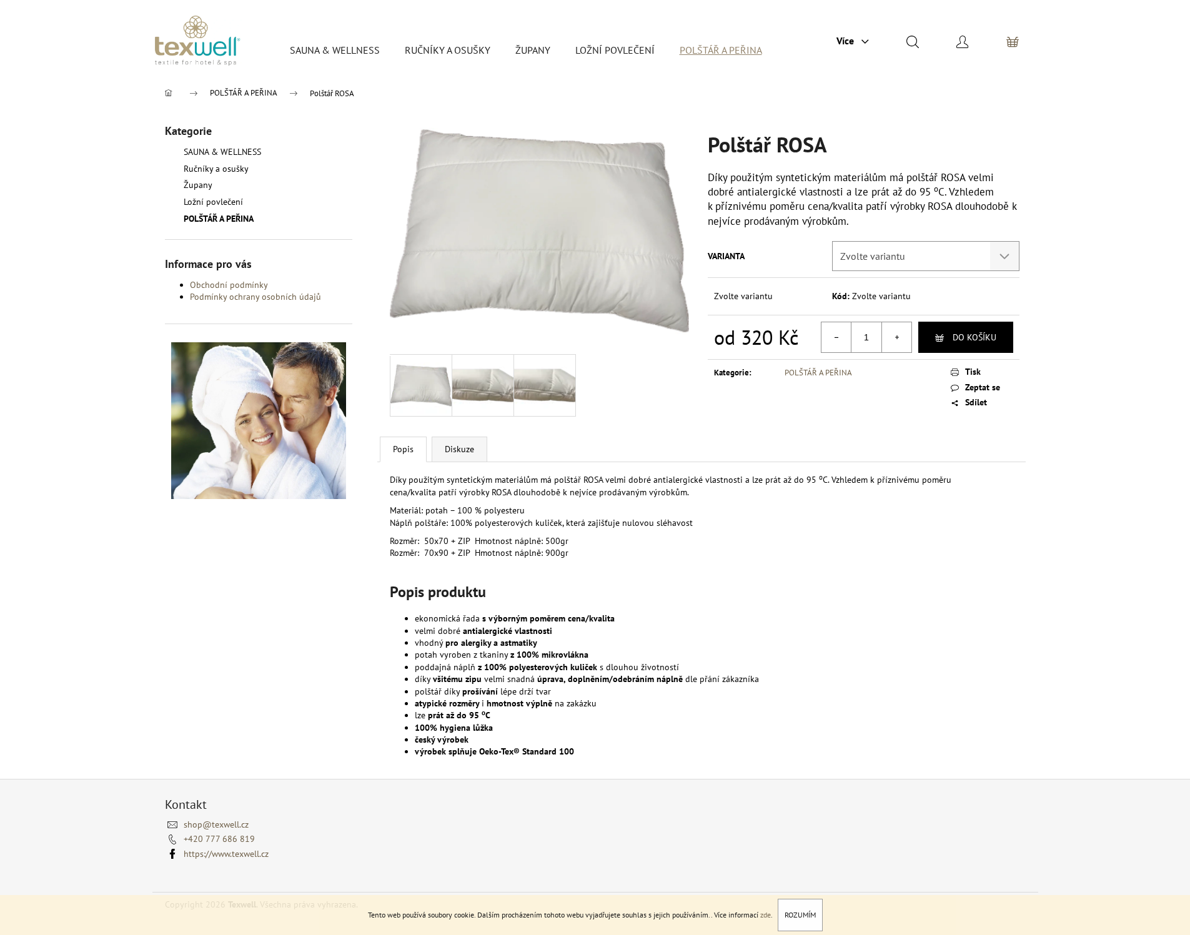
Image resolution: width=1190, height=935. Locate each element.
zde (765, 914)
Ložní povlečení (213, 201)
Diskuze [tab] (459, 449)
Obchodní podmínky (229, 284)
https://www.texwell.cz (226, 853)
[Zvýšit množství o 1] (896, 337)
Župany (198, 184)
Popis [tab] (403, 449)
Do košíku (974, 337)
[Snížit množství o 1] (836, 337)
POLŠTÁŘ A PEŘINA (218, 218)
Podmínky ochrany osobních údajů (255, 296)
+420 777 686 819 (219, 838)
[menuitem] (334, 50)
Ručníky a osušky (216, 168)
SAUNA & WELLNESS (222, 151)
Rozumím (800, 914)
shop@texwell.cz (216, 824)
